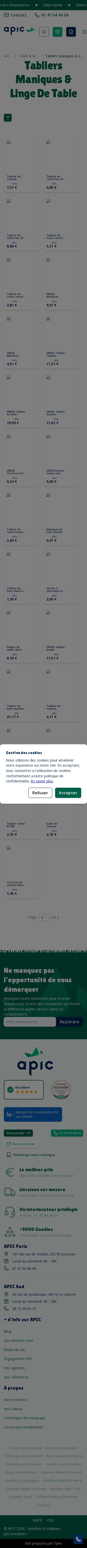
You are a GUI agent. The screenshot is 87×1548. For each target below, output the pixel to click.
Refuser (40, 792)
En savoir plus (42, 781)
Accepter (68, 792)
